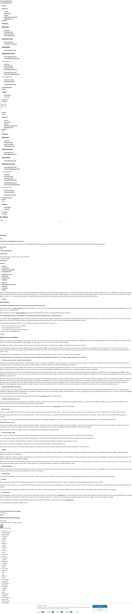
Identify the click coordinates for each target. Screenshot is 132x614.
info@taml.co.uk (3, 260)
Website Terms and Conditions (9, 284)
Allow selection (100, 609)
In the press (7, 97)
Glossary (4, 289)
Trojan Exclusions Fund (9, 35)
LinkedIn (4, 299)
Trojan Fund (6, 30)
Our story (6, 11)
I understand (2, 334)
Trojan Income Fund (8, 42)
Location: (2, 524)
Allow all (99, 606)
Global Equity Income (8, 53)
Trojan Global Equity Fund (10, 50)
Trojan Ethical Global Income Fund (12, 58)
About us (4, 5)
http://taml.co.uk (16, 318)
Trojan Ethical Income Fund (10, 43)
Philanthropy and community (10, 17)
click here (67, 608)
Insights (4, 89)
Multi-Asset (5, 27)
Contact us (4, 101)
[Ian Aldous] (66, 227)
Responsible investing (7, 87)
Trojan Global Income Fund (10, 56)
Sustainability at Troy (9, 18)
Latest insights (7, 95)
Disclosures (4, 286)
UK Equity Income (7, 39)
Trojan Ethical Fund (8, 32)
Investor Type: (3, 520)
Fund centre (5, 99)
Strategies (4, 20)
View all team (3, 247)
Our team (6, 15)
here (29, 342)
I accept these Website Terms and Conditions (10, 511)
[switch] (53, 612)
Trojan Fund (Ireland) (9, 33)
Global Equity (6, 47)
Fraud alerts (5, 288)
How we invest (7, 13)
